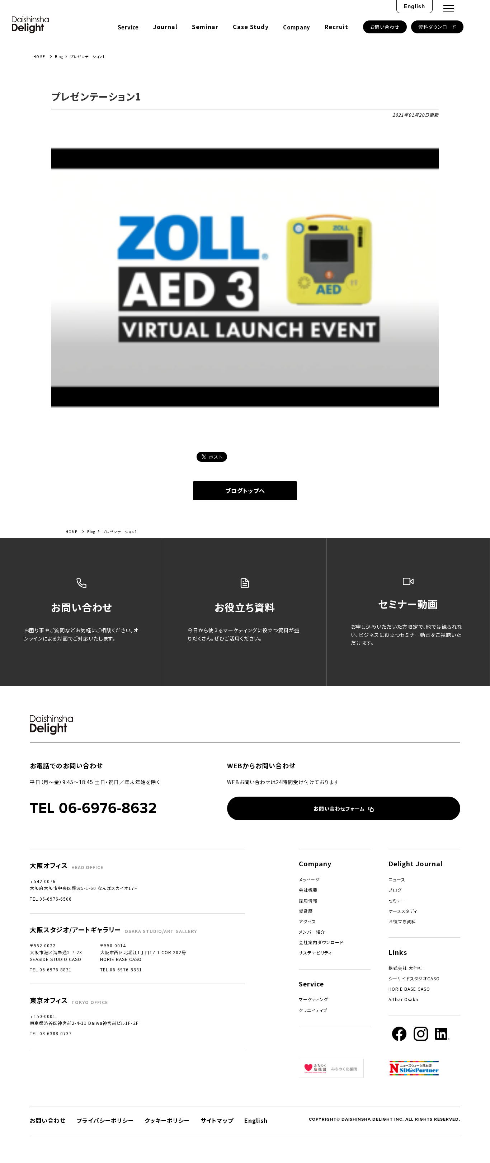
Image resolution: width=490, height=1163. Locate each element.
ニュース (396, 879)
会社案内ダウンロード (321, 942)
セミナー (397, 900)
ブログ (395, 890)
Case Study (251, 26)
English (414, 6)
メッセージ (309, 879)
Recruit (336, 26)
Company (296, 27)
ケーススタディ (402, 911)
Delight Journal (415, 863)
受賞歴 (306, 911)
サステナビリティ (315, 952)
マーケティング (313, 999)
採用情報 (308, 900)
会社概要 (308, 890)
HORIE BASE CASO (409, 989)
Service (128, 27)
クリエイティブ (313, 1010)
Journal (165, 26)
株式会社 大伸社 (405, 968)
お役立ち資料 (402, 921)
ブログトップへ (245, 490)
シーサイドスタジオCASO (414, 978)
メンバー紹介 (312, 932)
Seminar (205, 26)
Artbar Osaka (403, 999)
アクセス (307, 921)
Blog (59, 56)
